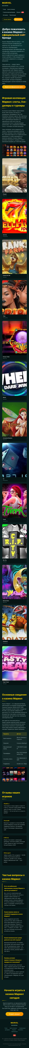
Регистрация (18, 19)
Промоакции (13, 15)
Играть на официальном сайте (14, 87)
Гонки (4, 9)
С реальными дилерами (9, 12)
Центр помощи (11, 9)
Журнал (20, 12)
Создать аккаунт (14, 1014)
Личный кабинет (8, 19)
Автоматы (5, 15)
